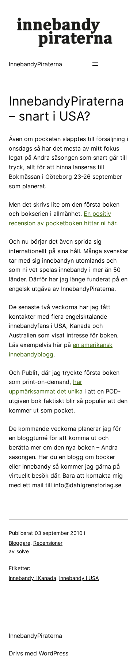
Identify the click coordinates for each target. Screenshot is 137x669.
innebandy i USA (79, 578)
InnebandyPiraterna (35, 64)
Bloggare (19, 543)
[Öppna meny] (95, 64)
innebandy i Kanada (32, 578)
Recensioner (47, 543)
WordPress (53, 653)
